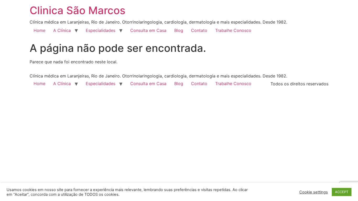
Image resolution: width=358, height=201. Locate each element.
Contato (199, 30)
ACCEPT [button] (341, 192)
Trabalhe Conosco (233, 30)
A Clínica (62, 30)
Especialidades (100, 30)
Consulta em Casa (148, 30)
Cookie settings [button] (313, 192)
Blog (178, 30)
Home (39, 30)
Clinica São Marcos (77, 10)
